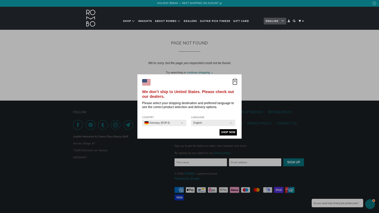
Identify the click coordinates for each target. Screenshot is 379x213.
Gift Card (241, 21)
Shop (127, 21)
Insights (145, 21)
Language (197, 117)
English (273, 21)
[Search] (294, 21)
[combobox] (157, 123)
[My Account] (289, 21)
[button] (235, 82)
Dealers (190, 21)
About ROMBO (166, 21)
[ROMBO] (91, 18)
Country (148, 117)
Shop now (228, 132)
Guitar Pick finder (215, 21)
